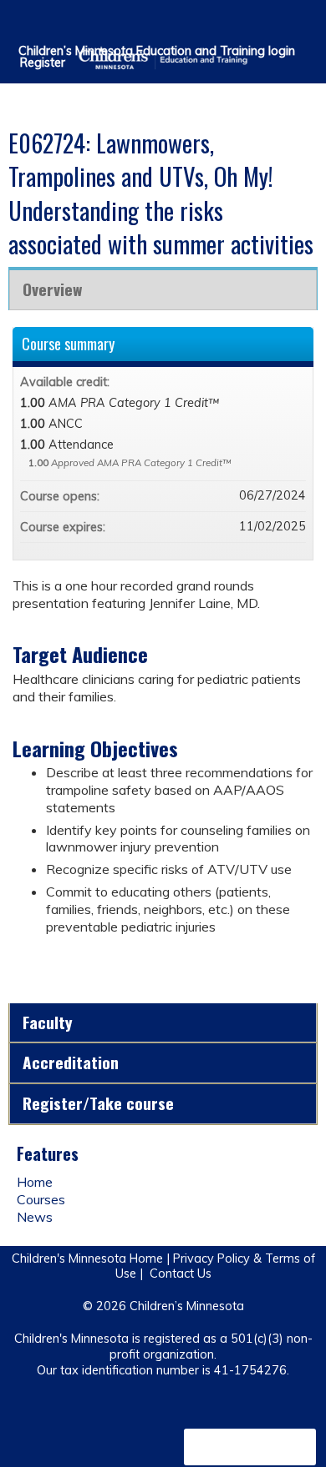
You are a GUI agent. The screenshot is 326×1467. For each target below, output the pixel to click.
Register (42, 62)
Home (35, 1181)
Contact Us (180, 1273)
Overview (52, 289)
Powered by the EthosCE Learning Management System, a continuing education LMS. (250, 1447)
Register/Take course (98, 1103)
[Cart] (277, 24)
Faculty (48, 1022)
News (35, 1216)
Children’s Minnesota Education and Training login (156, 51)
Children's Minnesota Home (87, 1258)
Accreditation (71, 1062)
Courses (41, 1199)
